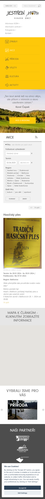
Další (43, 410)
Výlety (13, 67)
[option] (22, 410)
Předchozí (2, 410)
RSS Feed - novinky (36, 136)
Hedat (39, 6)
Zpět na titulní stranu (22, 14)
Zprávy (13, 41)
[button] (23, 353)
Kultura (14, 76)
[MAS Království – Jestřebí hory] (22, 437)
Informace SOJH (11, 23)
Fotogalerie (10, 30)
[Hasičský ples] (22, 268)
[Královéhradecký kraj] (22, 458)
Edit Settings (22, 493)
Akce (12, 50)
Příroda (14, 59)
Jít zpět (36, 208)
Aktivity (14, 85)
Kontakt (8, 33)
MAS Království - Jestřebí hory (10, 6)
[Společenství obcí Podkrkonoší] (22, 447)
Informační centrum (13, 27)
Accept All (22, 488)
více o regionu (22, 120)
